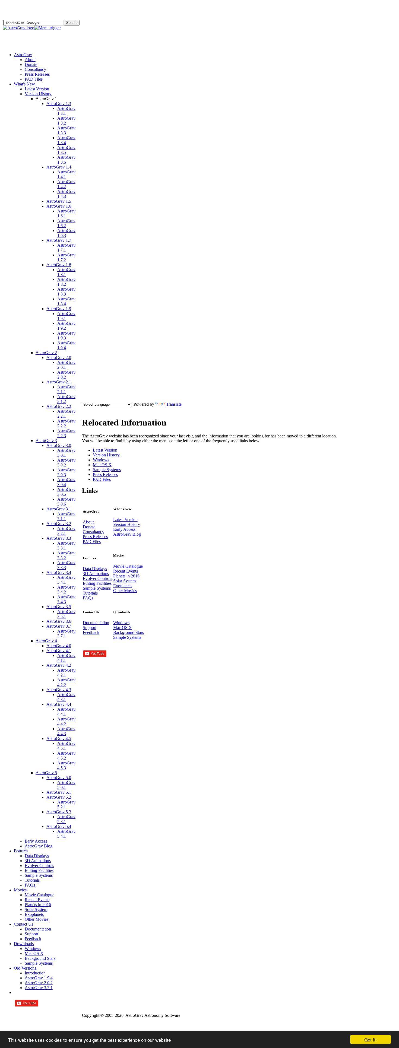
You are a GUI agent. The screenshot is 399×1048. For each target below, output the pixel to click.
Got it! (370, 1039)
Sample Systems (39, 875)
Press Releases (37, 74)
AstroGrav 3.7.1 (39, 987)
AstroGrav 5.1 (58, 792)
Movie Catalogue (39, 895)
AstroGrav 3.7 (58, 626)
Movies (20, 890)
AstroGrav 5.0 (58, 777)
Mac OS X (34, 953)
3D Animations (38, 860)
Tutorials (32, 880)
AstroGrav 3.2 (58, 523)
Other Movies (36, 919)
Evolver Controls (39, 865)
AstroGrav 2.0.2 (39, 982)
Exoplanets (34, 914)
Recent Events (37, 899)
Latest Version (37, 89)
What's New (24, 84)
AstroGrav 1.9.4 (39, 978)
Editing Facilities (39, 870)
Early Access (36, 841)
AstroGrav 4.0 (58, 645)
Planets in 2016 (38, 904)
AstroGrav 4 (46, 641)
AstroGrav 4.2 (58, 665)
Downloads (24, 943)
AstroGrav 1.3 (58, 103)
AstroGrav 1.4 (58, 167)
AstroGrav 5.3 (58, 811)
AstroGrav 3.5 (58, 606)
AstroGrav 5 (46, 772)
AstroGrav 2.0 (58, 357)
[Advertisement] (371, 24)
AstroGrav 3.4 (58, 572)
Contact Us (23, 924)
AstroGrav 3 (46, 440)
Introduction (35, 973)
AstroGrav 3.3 (58, 538)
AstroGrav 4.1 (58, 650)
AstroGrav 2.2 (58, 406)
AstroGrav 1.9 (58, 308)
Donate (31, 64)
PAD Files (34, 79)
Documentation (38, 929)
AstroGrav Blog (38, 846)
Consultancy (35, 69)
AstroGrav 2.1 (58, 382)
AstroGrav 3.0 (58, 445)
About (30, 59)
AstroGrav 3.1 (58, 509)
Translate (174, 404)
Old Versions (25, 968)
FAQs (30, 885)
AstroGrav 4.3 (58, 689)
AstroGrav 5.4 (58, 826)
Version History (38, 93)
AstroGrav (23, 54)
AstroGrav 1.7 (58, 240)
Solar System (36, 909)
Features (21, 851)
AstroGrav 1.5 (58, 201)
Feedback (33, 938)
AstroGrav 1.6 (58, 206)
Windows (33, 948)
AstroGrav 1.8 (58, 264)
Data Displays (37, 855)
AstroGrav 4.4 (58, 704)
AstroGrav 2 (46, 352)
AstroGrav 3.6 (58, 621)
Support (31, 934)
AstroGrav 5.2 (58, 797)
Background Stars (40, 958)
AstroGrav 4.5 (58, 738)
